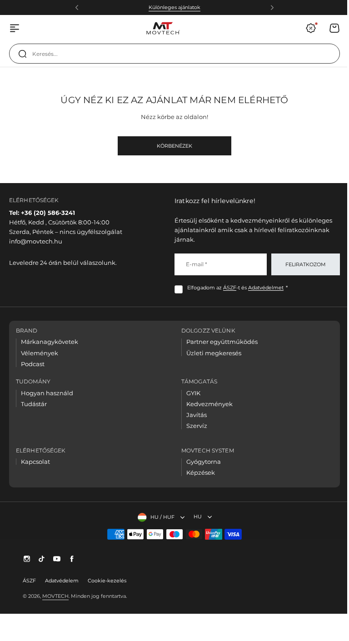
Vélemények (39, 353)
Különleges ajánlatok (174, 7)
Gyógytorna (200, 461)
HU (194, 516)
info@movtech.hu (35, 241)
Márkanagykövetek (49, 341)
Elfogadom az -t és (234, 287)
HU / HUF (159, 517)
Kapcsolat (35, 461)
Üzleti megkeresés (210, 353)
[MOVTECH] (163, 28)
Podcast (33, 364)
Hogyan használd (47, 393)
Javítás (193, 414)
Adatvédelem (62, 580)
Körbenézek (174, 146)
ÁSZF (226, 287)
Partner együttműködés (218, 341)
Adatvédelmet (262, 287)
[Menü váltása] (15, 28)
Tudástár (34, 403)
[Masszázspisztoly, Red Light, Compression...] (22, 53)
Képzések (197, 472)
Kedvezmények (206, 403)
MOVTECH (55, 596)
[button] (77, 8)
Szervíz (193, 425)
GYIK (190, 393)
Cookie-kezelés (107, 580)
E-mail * (193, 264)
